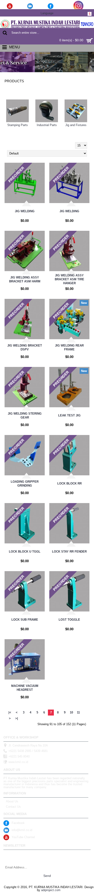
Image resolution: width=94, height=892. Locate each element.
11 (78, 712)
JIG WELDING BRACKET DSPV (24, 347)
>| (16, 718)
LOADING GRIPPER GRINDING (25, 483)
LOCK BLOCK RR (69, 483)
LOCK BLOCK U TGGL (24, 551)
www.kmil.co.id (18, 762)
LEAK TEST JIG (69, 415)
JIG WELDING (24, 211)
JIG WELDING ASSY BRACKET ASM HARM (24, 279)
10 (71, 712)
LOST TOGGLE (69, 619)
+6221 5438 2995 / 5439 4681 (28, 751)
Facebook (18, 823)
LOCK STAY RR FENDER (69, 551)
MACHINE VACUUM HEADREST (24, 687)
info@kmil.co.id (22, 830)
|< (9, 712)
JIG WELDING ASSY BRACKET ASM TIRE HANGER (69, 279)
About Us (12, 801)
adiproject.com (50, 890)
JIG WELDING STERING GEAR (25, 415)
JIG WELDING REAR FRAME (69, 347)
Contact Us (13, 806)
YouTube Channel (23, 837)
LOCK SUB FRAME (24, 619)
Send (47, 876)
